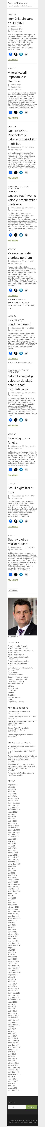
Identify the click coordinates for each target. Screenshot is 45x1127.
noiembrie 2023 (13, 859)
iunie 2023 (12, 871)
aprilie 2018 (12, 1011)
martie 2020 (12, 959)
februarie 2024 (13, 853)
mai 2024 (11, 846)
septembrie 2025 (14, 810)
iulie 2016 (11, 1052)
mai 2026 (11, 791)
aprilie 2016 (12, 1058)
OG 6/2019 (12, 690)
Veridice (12, 14)
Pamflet (11, 693)
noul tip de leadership (21, 363)
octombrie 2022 (13, 889)
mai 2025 (11, 819)
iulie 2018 (11, 1004)
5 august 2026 (16, 87)
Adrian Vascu (15, 26)
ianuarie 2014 (13, 1088)
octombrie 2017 (13, 1022)
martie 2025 (12, 823)
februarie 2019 (13, 988)
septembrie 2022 (14, 891)
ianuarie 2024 (13, 855)
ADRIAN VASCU (17, 2)
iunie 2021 (12, 925)
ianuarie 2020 (13, 963)
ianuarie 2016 (13, 1065)
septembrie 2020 (14, 945)
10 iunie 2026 (30, 446)
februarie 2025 (13, 825)
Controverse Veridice (15, 675)
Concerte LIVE (13, 670)
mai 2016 (11, 1056)
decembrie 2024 (14, 830)
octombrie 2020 (13, 943)
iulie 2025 (11, 814)
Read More (13, 60)
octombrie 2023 (13, 862)
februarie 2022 (13, 907)
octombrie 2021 (13, 916)
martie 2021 (12, 932)
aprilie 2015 (12, 1079)
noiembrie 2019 (13, 968)
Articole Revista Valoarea (17, 663)
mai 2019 (11, 982)
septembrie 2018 (14, 1000)
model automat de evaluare (21, 305)
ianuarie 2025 (13, 828)
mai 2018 (11, 1009)
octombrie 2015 (13, 1072)
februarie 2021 (13, 934)
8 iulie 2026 (29, 261)
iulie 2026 (11, 787)
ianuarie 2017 (13, 1038)
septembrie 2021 (14, 918)
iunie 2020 (12, 952)
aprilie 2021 (12, 929)
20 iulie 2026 (30, 208)
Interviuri (11, 686)
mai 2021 (11, 927)
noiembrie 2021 (13, 914)
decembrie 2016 (14, 1040)
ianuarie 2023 (13, 882)
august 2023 (12, 866)
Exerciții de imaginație (16, 681)
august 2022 (12, 893)
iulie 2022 (11, 896)
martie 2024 (12, 850)
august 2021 (12, 920)
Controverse (12, 672)
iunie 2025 (12, 816)
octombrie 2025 (13, 807)
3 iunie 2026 (30, 496)
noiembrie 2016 (13, 1043)
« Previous (13, 590)
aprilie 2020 (12, 957)
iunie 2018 (12, 1006)
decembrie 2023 (14, 857)
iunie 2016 (12, 1054)
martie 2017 (12, 1036)
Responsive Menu (36, 3)
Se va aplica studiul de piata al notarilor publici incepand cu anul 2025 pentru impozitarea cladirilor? (22, 758)
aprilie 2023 (12, 875)
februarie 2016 (13, 1063)
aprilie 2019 (12, 984)
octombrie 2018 (13, 997)
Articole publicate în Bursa (17, 648)
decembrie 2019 (14, 966)
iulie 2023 (11, 868)
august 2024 (12, 839)
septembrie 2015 (14, 1074)
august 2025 (12, 812)
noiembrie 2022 (13, 887)
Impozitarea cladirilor (15, 684)
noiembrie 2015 (13, 1070)
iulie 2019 (11, 977)
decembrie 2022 (14, 884)
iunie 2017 (12, 1029)
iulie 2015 (11, 1077)
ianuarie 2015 (13, 1081)
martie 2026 (12, 796)
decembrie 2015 (14, 1067)
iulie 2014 (11, 1083)
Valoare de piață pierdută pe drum (20, 735)
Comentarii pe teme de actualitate (18, 188)
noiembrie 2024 (13, 832)
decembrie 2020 (14, 939)
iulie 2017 (11, 1027)
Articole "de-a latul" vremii (17, 646)
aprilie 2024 (12, 848)
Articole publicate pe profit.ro (18, 661)
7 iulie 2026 (29, 328)
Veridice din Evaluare (16, 702)
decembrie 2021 (14, 911)
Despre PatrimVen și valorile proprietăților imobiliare (22, 200)
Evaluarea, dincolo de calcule (19, 679)
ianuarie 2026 (13, 801)
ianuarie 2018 (13, 1018)
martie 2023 (12, 877)
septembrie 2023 (14, 864)
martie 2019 (12, 986)
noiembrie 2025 (13, 805)
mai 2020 (11, 954)
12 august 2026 (16, 29)
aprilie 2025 (12, 821)
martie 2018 (12, 1013)
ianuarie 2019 (13, 991)
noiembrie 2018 (13, 995)
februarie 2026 (13, 798)
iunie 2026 (12, 789)
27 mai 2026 (30, 547)
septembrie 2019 (14, 972)
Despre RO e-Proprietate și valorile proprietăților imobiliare (21, 722)
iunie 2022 (12, 898)
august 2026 (12, 785)
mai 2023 (11, 873)
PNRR (10, 308)
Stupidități (11, 695)
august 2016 (12, 1049)
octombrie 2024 (13, 834)
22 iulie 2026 (30, 147)
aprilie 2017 (12, 1034)
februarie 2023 (13, 880)
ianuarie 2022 (13, 909)
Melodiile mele (13, 688)
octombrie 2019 (13, 970)
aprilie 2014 (12, 1086)
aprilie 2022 (12, 902)
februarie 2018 (13, 1015)
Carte (10, 666)
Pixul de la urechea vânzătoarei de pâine (21, 774)
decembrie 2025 (14, 803)
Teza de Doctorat (14, 697)
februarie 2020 (13, 961)
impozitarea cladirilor (19, 302)
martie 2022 (12, 905)
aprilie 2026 (12, 794)
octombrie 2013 (13, 1090)
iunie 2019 (12, 979)
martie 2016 (12, 1061)
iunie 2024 (12, 844)
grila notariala (17, 300)
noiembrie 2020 (13, 941)
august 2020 (12, 948)
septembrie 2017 (14, 1025)
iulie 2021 (11, 923)
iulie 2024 (11, 841)
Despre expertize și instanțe (18, 677)
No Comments (16, 31)
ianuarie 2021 (13, 936)
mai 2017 (11, 1031)
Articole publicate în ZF (16, 655)
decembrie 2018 (14, 993)
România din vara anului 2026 (19, 712)
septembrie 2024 (14, 837)
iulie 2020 (11, 950)
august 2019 (12, 975)
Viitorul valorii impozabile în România (17, 77)
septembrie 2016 (14, 1047)
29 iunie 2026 (30, 393)
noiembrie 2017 (13, 1020)
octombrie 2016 (13, 1045)
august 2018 (12, 1002)
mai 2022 (11, 900)
